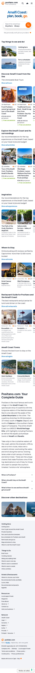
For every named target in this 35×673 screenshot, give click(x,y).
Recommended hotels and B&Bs (11, 580)
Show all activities (8, 145)
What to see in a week (8, 566)
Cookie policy (5, 654)
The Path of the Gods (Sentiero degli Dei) (7, 228)
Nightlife (4, 588)
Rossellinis (5, 328)
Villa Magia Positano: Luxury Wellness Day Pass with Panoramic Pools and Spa (24, 173)
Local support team (7, 596)
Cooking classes (6, 556)
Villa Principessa (23, 281)
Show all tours (6, 83)
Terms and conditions (8, 651)
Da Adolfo (21, 328)
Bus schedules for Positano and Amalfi (13, 537)
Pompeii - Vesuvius (7, 633)
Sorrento (4, 623)
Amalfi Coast (5, 617)
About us (4, 604)
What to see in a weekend (9, 564)
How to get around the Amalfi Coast (12, 529)
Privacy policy (21, 651)
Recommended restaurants (10, 585)
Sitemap (14, 648)
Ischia (3, 628)
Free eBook (5, 601)
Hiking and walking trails (8, 558)
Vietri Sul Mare (6, 376)
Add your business (7, 609)
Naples (3, 625)
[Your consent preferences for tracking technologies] (32, 670)
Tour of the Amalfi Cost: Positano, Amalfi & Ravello (8, 171)
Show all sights (7, 356)
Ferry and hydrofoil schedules (10, 534)
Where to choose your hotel (10, 577)
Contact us (4, 606)
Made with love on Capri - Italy (10, 658)
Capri (3, 620)
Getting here (23, 47)
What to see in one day (8, 561)
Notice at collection (26, 671)
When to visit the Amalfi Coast (10, 545)
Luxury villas (5, 582)
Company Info (5, 648)
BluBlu (8, 643)
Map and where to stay (8, 542)
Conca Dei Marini (23, 376)
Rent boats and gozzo (8, 539)
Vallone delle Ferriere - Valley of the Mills (24, 228)
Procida (3, 630)
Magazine (4, 599)
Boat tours (4, 553)
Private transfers (6, 532)
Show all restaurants (9, 306)
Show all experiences (9, 206)
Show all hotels (7, 259)
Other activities (6, 569)
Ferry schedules (24, 60)
